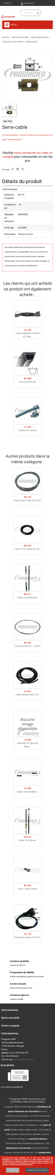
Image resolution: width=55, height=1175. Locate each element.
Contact (8, 3)
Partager (12, 169)
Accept (12, 1170)
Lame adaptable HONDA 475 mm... (27, 333)
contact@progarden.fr (24, 1059)
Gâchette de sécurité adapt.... (27, 743)
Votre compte (10, 1025)
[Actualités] (18, 1075)
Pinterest (22, 169)
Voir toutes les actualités (11, 1087)
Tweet (17, 169)
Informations (9, 1033)
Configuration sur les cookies (37, 1170)
